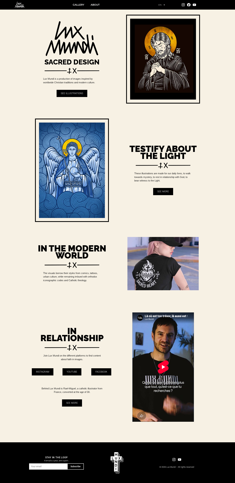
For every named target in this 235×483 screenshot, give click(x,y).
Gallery (78, 4)
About (95, 4)
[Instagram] (183, 4)
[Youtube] (194, 4)
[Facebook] (189, 4)
